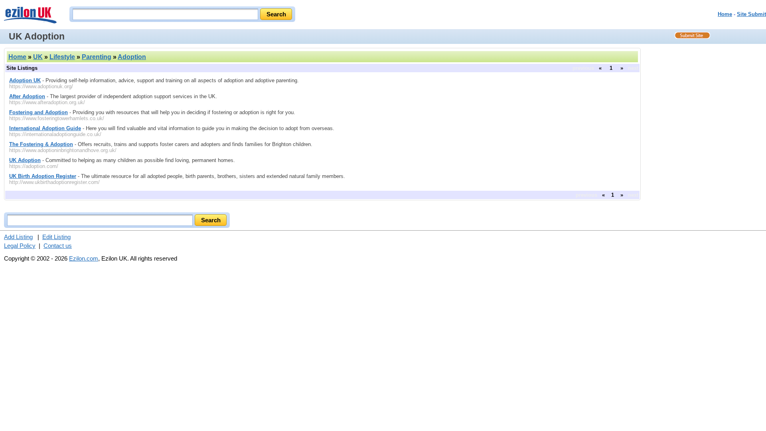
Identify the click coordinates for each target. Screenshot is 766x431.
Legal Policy (20, 245)
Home (725, 14)
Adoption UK (25, 80)
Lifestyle (62, 56)
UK (38, 56)
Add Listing (18, 236)
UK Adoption (25, 160)
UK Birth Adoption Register (42, 176)
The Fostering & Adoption (41, 144)
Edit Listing (56, 236)
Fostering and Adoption (38, 112)
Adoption (132, 56)
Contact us (57, 245)
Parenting (96, 56)
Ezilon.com (83, 258)
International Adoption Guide (45, 128)
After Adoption (27, 96)
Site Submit (751, 14)
